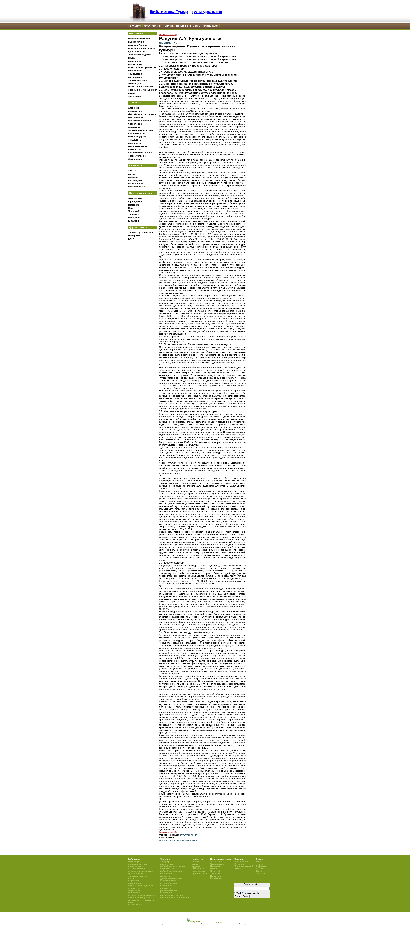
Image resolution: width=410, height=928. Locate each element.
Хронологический (243, 866)
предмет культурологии (184, 840)
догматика (134, 127)
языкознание (135, 96)
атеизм (132, 170)
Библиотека (136, 33)
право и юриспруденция (142, 67)
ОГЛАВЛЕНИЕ (168, 42)
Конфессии (135, 165)
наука (131, 57)
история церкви (137, 136)
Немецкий (133, 204)
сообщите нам (246, 924)
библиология (136, 117)
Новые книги (183, 25)
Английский (135, 198)
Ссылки (260, 869)
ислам (131, 174)
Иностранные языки (140, 193)
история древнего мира (141, 48)
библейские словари (140, 120)
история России (137, 45)
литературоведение (139, 54)
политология (135, 64)
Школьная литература (141, 86)
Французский (135, 201)
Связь (196, 25)
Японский (133, 211)
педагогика (134, 61)
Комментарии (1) (168, 34)
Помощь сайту (210, 25)
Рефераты (134, 235)
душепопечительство (140, 130)
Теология (134, 102)
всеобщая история (139, 38)
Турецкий (133, 214)
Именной (239, 864)
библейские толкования (142, 114)
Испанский (134, 217)
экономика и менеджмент (142, 89)
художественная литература (142, 895)
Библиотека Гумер (169, 11)
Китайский (134, 220)
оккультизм (134, 140)
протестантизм (136, 186)
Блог (131, 239)
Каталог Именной (153, 25)
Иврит (131, 208)
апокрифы (134, 108)
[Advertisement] (142, 294)
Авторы (169, 25)
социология (135, 73)
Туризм (260, 864)
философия (135, 77)
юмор (131, 93)
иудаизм (133, 177)
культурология (207, 11)
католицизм (135, 180)
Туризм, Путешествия (140, 232)
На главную (135, 25)
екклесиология (136, 133)
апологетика (135, 111)
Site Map (260, 873)
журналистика (136, 41)
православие (135, 183)
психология (135, 70)
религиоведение (137, 146)
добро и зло (165, 840)
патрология (134, 143)
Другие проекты (138, 227)
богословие (135, 124)
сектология (134, 149)
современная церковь (140, 152)
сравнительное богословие (174, 897)
